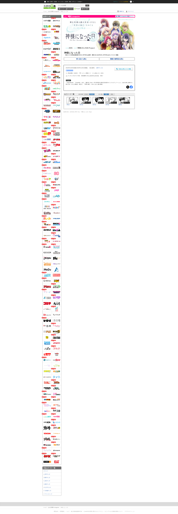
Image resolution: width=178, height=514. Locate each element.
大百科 (66, 1)
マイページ (131, 11)
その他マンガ (47, 490)
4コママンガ (47, 487)
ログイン (115, 1)
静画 (51, 1)
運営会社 (56, 511)
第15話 (107, 104)
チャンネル (61, 1)
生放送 (55, 1)
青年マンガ (47, 477)
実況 (70, 1)
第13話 (81, 104)
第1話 (68, 104)
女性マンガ (47, 484)
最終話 (120, 104)
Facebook (131, 87)
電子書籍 (86, 8)
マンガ (78, 8)
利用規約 (62, 511)
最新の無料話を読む (117, 59)
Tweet (127, 87)
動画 (48, 1)
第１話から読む (81, 59)
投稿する (122, 11)
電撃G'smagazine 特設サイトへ (126, 16)
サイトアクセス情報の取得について (113, 511)
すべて (46, 471)
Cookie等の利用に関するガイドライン (93, 511)
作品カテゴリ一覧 (49, 468)
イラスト (70, 8)
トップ (62, 8)
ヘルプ (67, 511)
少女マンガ (47, 480)
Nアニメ (74, 1)
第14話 (94, 104)
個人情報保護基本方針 (76, 511)
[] (99, 68)
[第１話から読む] (99, 49)
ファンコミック (48, 494)
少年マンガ (47, 474)
